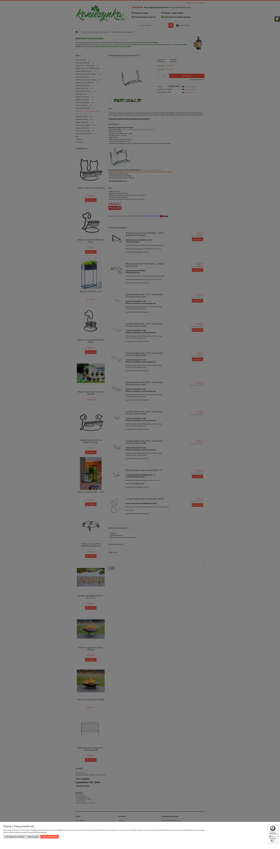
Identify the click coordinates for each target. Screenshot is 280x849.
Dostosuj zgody (33, 837)
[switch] (273, 840)
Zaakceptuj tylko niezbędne (14, 837)
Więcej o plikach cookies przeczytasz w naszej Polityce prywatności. (25, 832)
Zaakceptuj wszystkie (49, 837)
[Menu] (276, 825)
